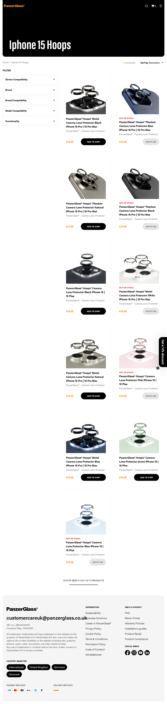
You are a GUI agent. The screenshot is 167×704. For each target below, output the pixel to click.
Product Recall (133, 634)
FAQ (127, 613)
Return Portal (132, 618)
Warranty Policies (134, 623)
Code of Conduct (95, 649)
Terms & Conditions (96, 639)
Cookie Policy (93, 634)
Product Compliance (136, 639)
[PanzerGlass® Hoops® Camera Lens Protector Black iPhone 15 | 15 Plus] (86, 279)
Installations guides (136, 628)
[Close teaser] (157, 368)
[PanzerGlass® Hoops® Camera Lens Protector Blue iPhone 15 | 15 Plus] (86, 530)
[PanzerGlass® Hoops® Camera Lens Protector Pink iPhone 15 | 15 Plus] (139, 364)
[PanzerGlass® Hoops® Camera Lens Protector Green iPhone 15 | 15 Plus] (139, 446)
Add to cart (93, 141)
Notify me (151, 141)
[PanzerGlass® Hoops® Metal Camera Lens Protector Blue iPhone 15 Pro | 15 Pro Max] (86, 446)
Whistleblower (93, 654)
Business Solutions (96, 618)
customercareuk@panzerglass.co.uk (47, 617)
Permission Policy (95, 644)
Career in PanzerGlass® (98, 623)
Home (6, 62)
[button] (163, 352)
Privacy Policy (93, 628)
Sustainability (93, 613)
